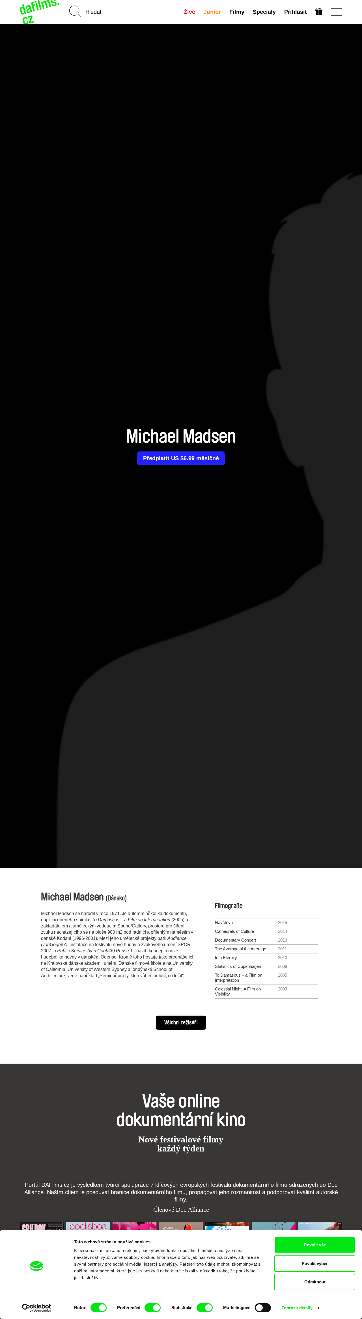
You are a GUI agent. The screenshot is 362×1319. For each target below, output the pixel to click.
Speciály (264, 12)
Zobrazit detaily (297, 1307)
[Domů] (40, 12)
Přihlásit (295, 12)
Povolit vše (315, 1244)
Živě (189, 12)
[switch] (153, 1307)
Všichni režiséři (181, 1022)
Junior (212, 12)
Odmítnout (315, 1281)
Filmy (236, 12)
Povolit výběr (315, 1263)
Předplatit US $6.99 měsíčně (181, 458)
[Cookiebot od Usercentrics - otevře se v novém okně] (36, 1308)
